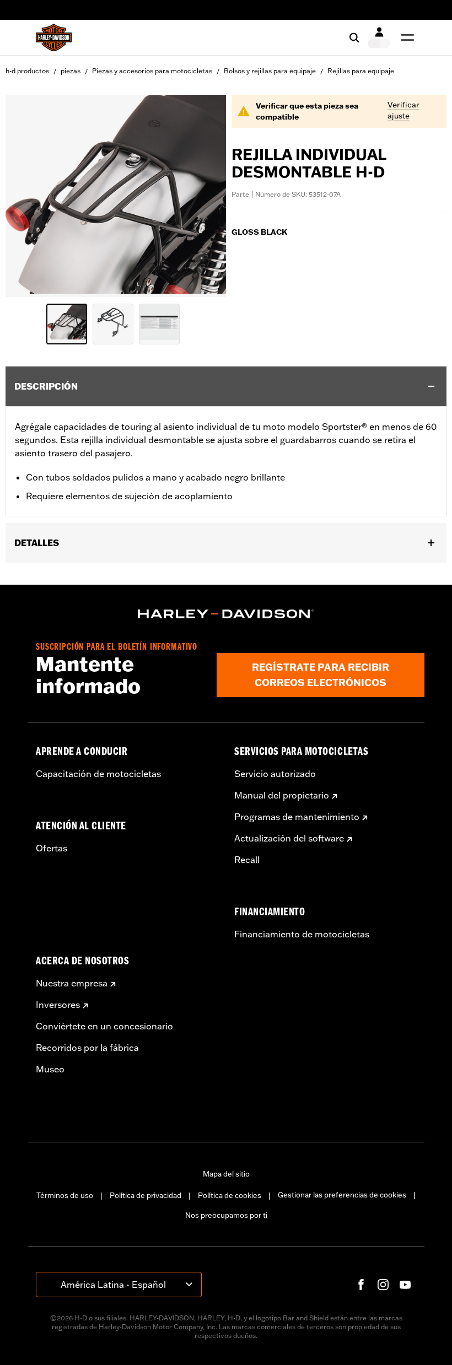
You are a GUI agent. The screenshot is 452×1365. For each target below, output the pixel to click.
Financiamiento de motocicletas (301, 934)
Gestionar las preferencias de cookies (342, 1194)
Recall (247, 859)
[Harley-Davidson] (226, 613)
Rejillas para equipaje (360, 71)
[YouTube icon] (405, 1284)
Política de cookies (229, 1195)
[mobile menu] (405, 37)
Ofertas (51, 848)
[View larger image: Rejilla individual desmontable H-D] (116, 194)
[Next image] (204, 196)
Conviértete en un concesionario (104, 1026)
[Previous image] (28, 196)
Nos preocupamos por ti (226, 1215)
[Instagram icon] (383, 1284)
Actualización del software (289, 838)
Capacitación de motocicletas (98, 773)
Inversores (58, 1004)
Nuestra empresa (71, 983)
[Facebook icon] (361, 1284)
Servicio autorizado (275, 773)
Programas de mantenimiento (296, 816)
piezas (70, 71)
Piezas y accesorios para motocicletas (152, 71)
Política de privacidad (145, 1195)
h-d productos (27, 71)
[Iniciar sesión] (379, 37)
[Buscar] (354, 37)
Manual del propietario (281, 795)
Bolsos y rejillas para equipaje (270, 71)
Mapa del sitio (226, 1173)
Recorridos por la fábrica (87, 1047)
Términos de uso (64, 1195)
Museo (50, 1069)
